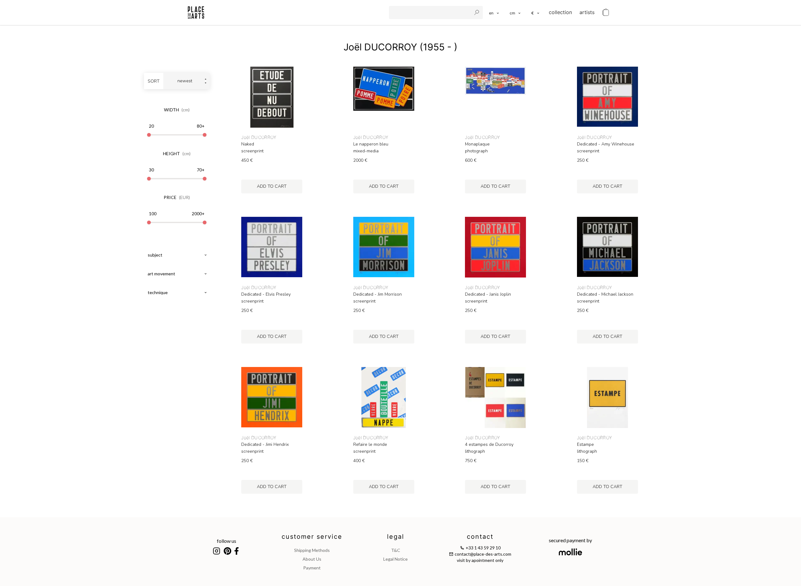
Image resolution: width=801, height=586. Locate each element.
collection (560, 12)
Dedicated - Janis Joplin (488, 294)
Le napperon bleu (370, 144)
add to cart (272, 186)
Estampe (585, 444)
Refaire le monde (370, 444)
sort (154, 81)
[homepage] (196, 12)
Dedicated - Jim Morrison (377, 294)
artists (586, 12)
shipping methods (312, 550)
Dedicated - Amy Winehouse (605, 144)
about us (312, 559)
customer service (312, 536)
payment (312, 567)
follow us (226, 541)
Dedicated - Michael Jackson (605, 294)
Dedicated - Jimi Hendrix (265, 444)
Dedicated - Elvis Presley (266, 294)
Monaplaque (477, 144)
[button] (515, 12)
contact (480, 536)
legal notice (395, 559)
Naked (247, 144)
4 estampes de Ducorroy (489, 444)
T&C (395, 550)
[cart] (605, 12)
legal (395, 536)
